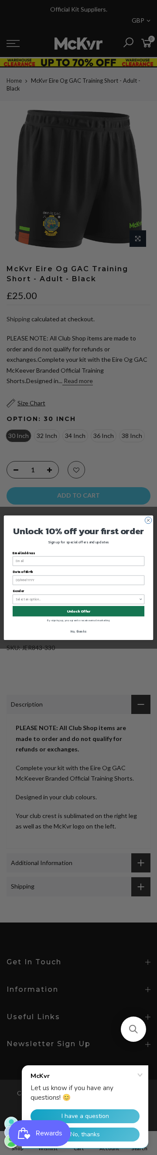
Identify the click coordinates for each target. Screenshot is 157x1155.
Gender (18, 591)
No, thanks (78, 631)
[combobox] (77, 599)
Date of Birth (23, 571)
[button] (133, 1029)
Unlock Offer (79, 611)
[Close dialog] (148, 520)
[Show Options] (141, 599)
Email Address (24, 552)
